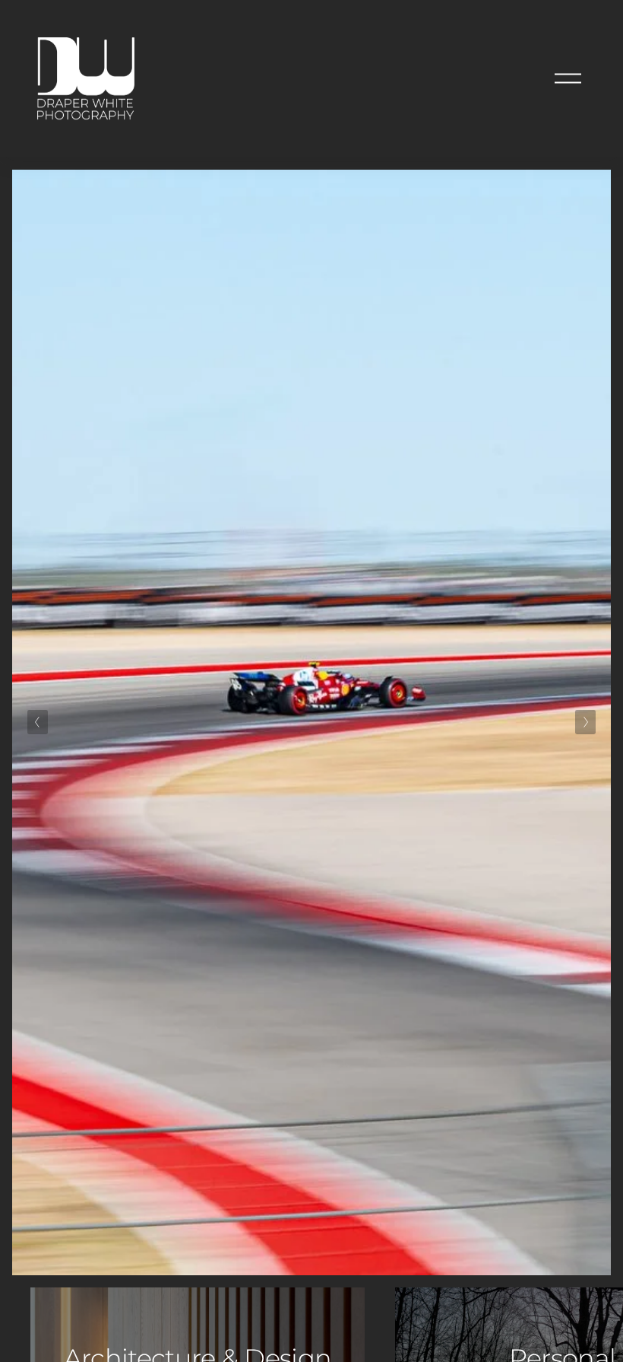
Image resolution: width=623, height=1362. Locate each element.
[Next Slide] (585, 722)
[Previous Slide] (37, 722)
